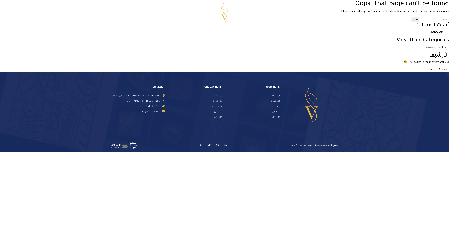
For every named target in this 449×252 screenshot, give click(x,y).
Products (190, 12)
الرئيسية (312, 12)
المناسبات (263, 12)
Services (281, 12)
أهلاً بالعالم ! (436, 32)
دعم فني (154, 12)
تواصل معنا (172, 12)
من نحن (296, 12)
